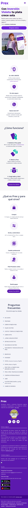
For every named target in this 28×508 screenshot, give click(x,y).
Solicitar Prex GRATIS (14, 184)
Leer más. (17, 407)
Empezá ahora (14, 28)
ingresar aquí (19, 497)
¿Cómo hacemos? (14, 81)
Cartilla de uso (12, 504)
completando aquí (20, 144)
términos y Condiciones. (10, 24)
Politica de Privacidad (11, 506)
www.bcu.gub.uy (10, 450)
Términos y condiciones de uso (8, 503)
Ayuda (12, 472)
